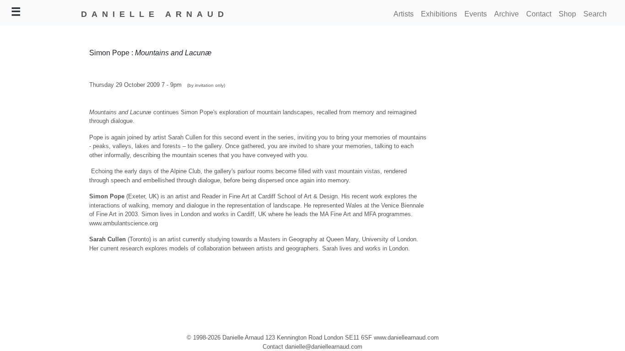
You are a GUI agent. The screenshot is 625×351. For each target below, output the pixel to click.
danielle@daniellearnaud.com (323, 346)
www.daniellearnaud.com (406, 337)
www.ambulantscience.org (123, 223)
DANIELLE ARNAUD (154, 14)
